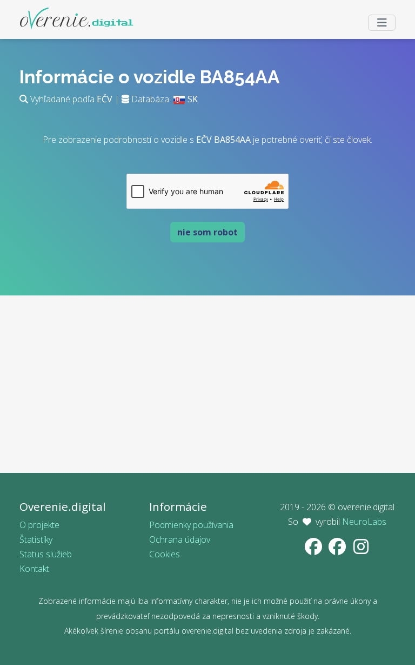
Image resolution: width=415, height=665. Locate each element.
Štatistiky (35, 539)
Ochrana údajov (179, 539)
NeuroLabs (364, 522)
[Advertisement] (207, 397)
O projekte (39, 525)
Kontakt (34, 569)
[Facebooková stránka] (314, 550)
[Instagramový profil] (361, 550)
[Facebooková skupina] (338, 550)
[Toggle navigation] (382, 23)
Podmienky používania (191, 525)
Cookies (164, 554)
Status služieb (45, 554)
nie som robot (207, 232)
